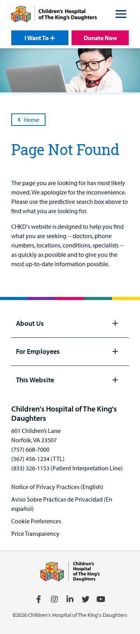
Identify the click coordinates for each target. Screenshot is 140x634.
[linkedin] (70, 599)
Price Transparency (35, 533)
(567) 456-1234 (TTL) (38, 459)
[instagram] (54, 599)
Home (31, 120)
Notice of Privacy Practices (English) (57, 487)
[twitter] (85, 599)
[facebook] (39, 599)
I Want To (36, 38)
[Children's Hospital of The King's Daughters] (54, 15)
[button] (121, 15)
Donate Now (100, 38)
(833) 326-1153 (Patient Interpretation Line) (67, 468)
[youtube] (101, 599)
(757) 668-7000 (30, 449)
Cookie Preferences (36, 521)
